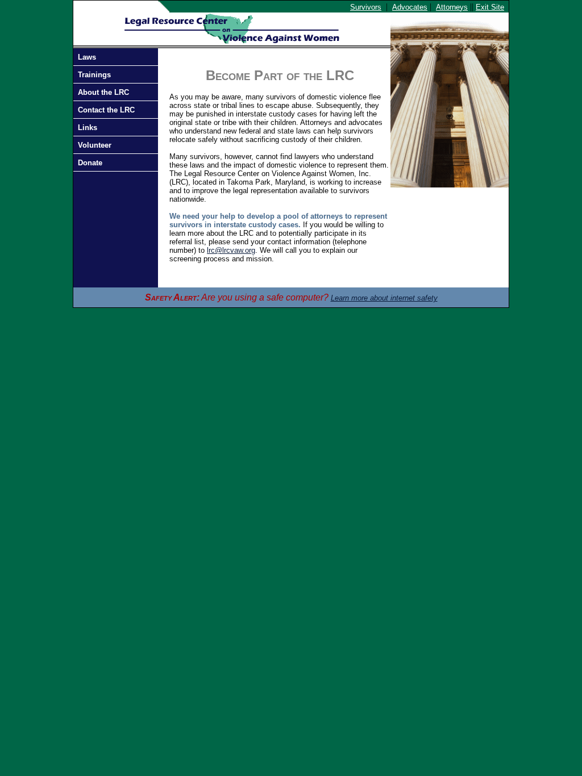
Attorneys (452, 7)
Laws (87, 57)
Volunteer (94, 145)
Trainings (94, 74)
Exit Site (490, 7)
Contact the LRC (106, 110)
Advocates (409, 7)
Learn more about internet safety (384, 298)
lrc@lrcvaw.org (231, 250)
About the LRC (103, 92)
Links (87, 127)
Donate (90, 162)
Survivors (365, 7)
